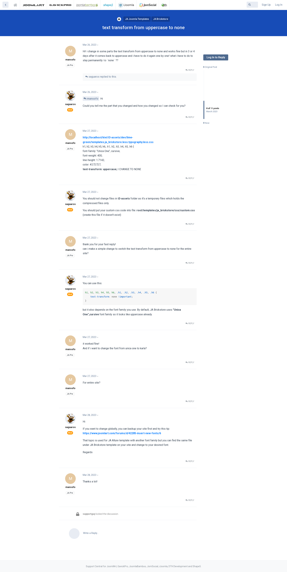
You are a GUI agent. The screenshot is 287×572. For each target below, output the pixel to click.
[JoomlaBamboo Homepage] (87, 5)
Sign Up (266, 4)
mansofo (92, 98)
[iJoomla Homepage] (126, 5)
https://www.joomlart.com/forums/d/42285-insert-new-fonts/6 (122, 433)
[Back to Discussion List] (5, 5)
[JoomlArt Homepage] (33, 5)
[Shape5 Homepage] (108, 5)
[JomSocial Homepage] (148, 5)
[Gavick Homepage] (60, 5)
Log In (278, 4)
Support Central (16, 4)
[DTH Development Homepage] (164, 5)
